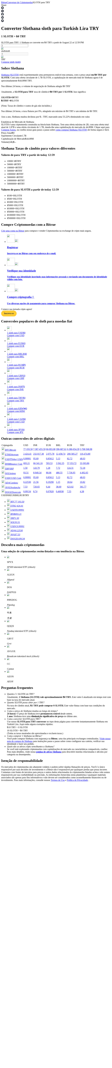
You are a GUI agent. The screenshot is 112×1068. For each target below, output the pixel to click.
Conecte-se (6, 839)
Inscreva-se (9, 313)
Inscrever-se (15, 839)
